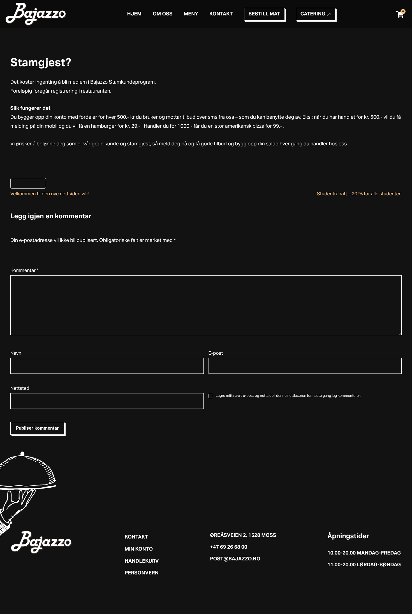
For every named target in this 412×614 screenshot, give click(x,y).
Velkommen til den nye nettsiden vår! (49, 194)
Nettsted (19, 388)
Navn (15, 353)
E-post (216, 353)
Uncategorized (28, 183)
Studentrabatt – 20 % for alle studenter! (359, 194)
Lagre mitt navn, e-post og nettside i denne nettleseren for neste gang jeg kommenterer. (288, 396)
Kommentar (24, 270)
